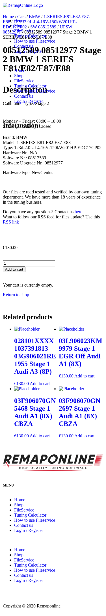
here (78, 211)
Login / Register (28, 51)
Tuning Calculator (30, 36)
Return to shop (16, 294)
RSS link (11, 222)
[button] (53, 61)
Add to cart (14, 269)
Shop (18, 25)
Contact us (23, 46)
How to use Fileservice (34, 41)
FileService (24, 30)
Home (19, 20)
